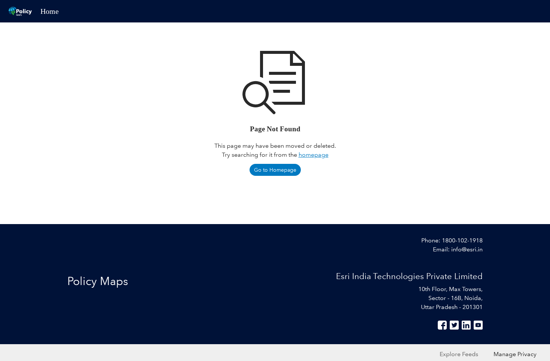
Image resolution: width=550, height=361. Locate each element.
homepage (314, 154)
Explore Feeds (459, 354)
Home (49, 11)
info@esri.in (467, 249)
